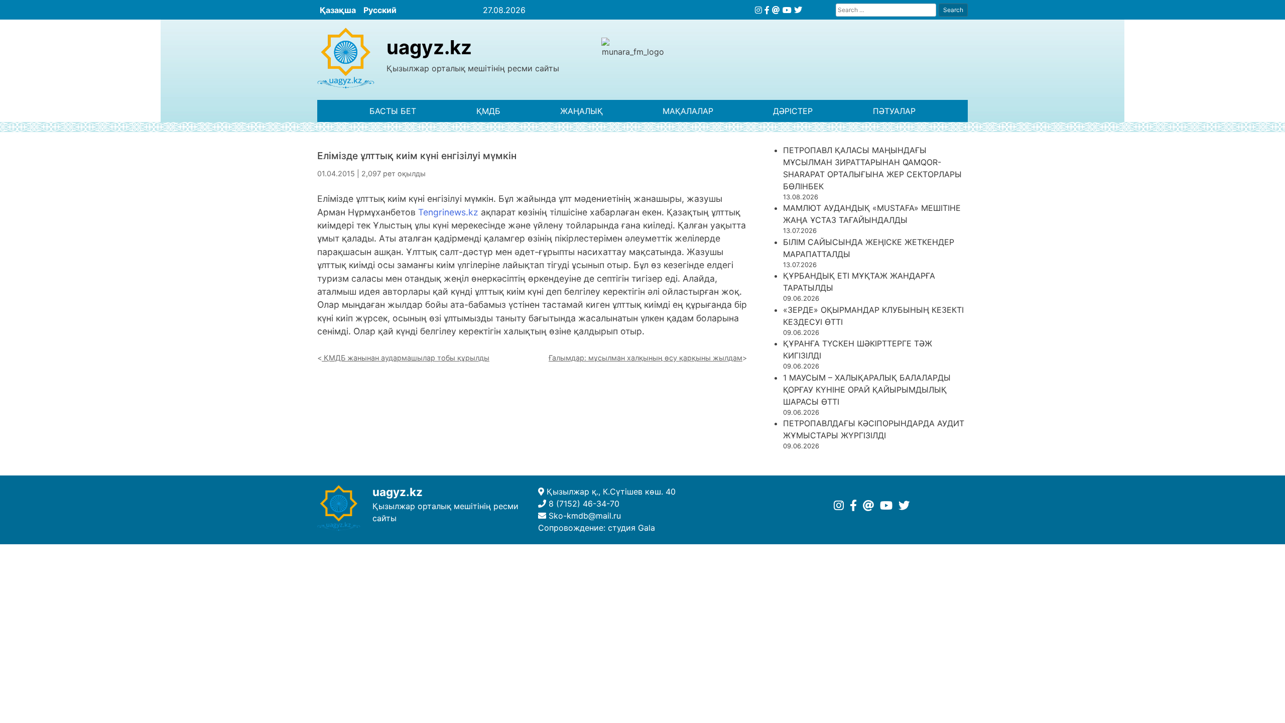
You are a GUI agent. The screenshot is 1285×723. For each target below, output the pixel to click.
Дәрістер (793, 111)
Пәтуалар (894, 111)
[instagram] (758, 10)
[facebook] (766, 10)
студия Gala (631, 528)
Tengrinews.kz (448, 212)
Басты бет (392, 111)
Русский (380, 10)
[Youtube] (787, 10)
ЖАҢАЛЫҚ (581, 111)
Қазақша (338, 10)
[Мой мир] (776, 10)
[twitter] (798, 10)
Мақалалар (688, 111)
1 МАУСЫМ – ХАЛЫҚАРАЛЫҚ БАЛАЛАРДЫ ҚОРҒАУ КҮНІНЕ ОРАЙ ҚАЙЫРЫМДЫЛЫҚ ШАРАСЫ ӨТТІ (867, 390)
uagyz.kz (429, 47)
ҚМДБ (488, 111)
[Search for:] (886, 10)
